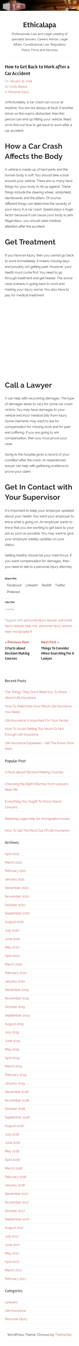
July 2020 (12, 930)
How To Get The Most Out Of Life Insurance (37, 830)
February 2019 (15, 1075)
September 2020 (17, 913)
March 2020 (13, 964)
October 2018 (15, 1109)
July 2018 (12, 1134)
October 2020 (15, 905)
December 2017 (16, 1194)
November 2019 (17, 998)
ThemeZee (63, 1335)
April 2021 (12, 854)
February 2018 (15, 1177)
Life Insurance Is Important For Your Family (36, 720)
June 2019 (12, 1041)
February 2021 (15, 871)
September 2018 (17, 1117)
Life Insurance (15, 1311)
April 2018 (12, 1160)
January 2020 (15, 981)
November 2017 (17, 1202)
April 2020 (12, 956)
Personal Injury (18, 92)
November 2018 (17, 1100)
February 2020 (16, 973)
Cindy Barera (18, 86)
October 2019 (15, 1007)
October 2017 (15, 1211)
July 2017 (12, 1236)
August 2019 (14, 1024)
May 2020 (12, 947)
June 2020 (12, 939)
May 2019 (12, 1049)
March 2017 (13, 1270)
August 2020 (14, 922)
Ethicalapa (39, 25)
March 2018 (13, 1168)
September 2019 (17, 1015)
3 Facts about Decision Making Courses (34, 772)
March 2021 (13, 862)
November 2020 (17, 896)
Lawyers (11, 1302)
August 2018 (14, 1126)
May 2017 (12, 1253)
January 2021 (15, 879)
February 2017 (15, 1279)
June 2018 (12, 1143)
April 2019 (12, 1058)
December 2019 (16, 990)
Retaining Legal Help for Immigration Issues (37, 819)
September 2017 (17, 1219)
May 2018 (12, 1151)
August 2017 (14, 1228)
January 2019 (15, 1083)
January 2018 (15, 1185)
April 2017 (12, 1262)
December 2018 (16, 1092)
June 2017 (12, 1245)
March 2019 (13, 1066)
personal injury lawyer (40, 620)
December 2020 (17, 888)
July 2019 (12, 1032)
